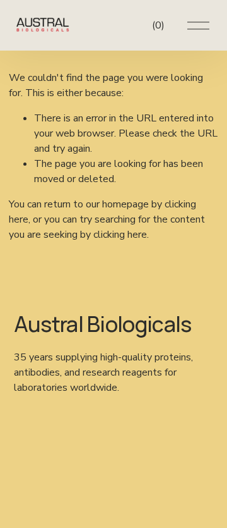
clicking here (120, 235)
